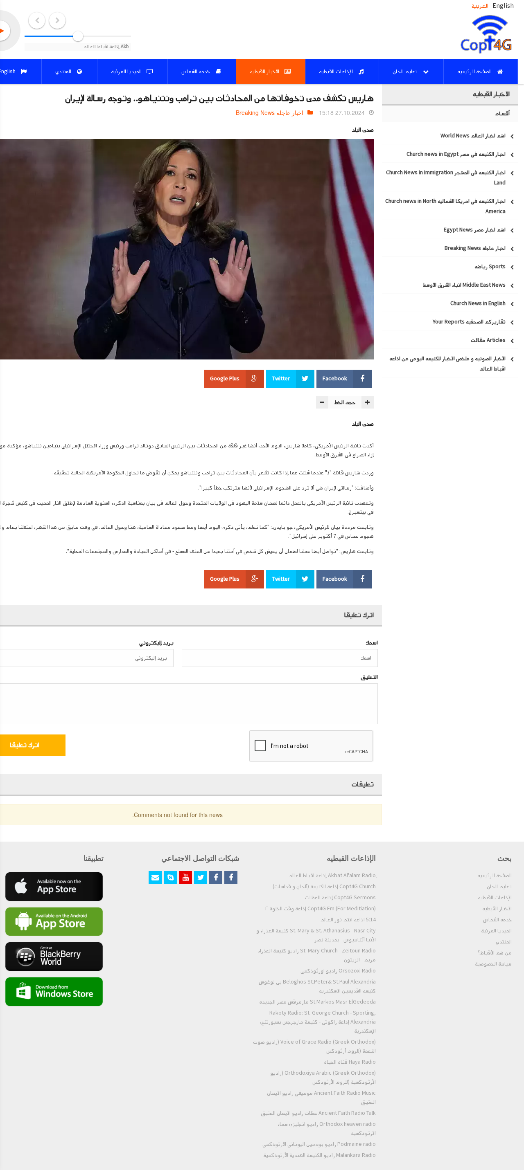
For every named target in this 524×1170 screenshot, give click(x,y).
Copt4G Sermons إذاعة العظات (340, 897)
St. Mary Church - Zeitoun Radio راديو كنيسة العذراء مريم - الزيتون (317, 955)
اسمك (372, 643)
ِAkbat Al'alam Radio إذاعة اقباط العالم (332, 875)
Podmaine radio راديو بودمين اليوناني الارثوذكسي (319, 1144)
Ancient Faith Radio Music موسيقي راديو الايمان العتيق (321, 1097)
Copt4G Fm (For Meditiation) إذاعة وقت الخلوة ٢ (320, 908)
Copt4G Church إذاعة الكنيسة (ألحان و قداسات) (324, 886)
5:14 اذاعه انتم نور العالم (348, 919)
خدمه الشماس (497, 919)
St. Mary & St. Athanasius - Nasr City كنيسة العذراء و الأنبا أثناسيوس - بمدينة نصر (316, 935)
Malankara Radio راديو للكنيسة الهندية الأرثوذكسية (319, 1155)
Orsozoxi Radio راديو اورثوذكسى (338, 971)
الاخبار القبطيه (497, 908)
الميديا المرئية (496, 930)
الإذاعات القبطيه (495, 897)
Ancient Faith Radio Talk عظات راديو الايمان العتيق (318, 1113)
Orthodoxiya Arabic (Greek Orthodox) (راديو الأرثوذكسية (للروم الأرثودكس (323, 1077)
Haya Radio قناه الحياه (350, 1062)
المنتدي (504, 941)
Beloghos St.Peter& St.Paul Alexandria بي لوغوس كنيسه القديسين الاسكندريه (317, 986)
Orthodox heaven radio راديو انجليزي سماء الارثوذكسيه (327, 1129)
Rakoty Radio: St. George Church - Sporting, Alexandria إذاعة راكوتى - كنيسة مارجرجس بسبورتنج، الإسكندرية (318, 1022)
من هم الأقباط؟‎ (495, 953)
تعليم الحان (499, 886)
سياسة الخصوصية (493, 964)
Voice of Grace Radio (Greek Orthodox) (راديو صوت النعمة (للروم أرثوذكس (314, 1046)
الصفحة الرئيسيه (494, 875)
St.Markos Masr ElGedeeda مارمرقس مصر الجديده (317, 1002)
